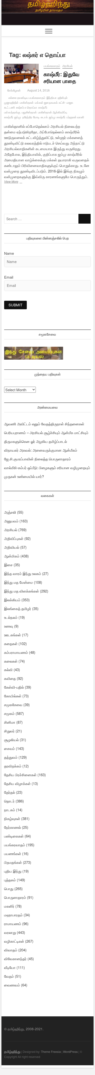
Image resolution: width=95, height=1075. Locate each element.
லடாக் (44, 117)
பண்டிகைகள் (14, 835)
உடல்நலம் (11, 617)
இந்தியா (52, 98)
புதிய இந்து (12, 871)
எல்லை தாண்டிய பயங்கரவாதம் (27, 98)
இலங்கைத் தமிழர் (17, 608)
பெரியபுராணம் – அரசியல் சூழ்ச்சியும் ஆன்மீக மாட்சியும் (46, 432)
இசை (8, 564)
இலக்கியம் (12, 599)
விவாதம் (10, 949)
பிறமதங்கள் (13, 862)
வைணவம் (12, 984)
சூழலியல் (11, 739)
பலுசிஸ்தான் (29, 112)
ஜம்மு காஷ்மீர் (57, 117)
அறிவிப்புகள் (13, 538)
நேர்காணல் (12, 827)
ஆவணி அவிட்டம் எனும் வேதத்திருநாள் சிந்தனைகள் (44, 423)
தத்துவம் (11, 757)
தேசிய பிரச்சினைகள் (20, 774)
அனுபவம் (11, 520)
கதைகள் (11, 643)
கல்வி (8, 669)
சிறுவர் (9, 730)
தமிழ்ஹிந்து (12, 1051)
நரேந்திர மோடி (31, 117)
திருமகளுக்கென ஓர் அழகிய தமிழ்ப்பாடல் (35, 441)
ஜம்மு (17, 117)
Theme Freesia (51, 1051)
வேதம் (9, 976)
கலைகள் (11, 661)
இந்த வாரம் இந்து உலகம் (22, 573)
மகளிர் (9, 906)
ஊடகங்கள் (12, 634)
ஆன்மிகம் (11, 555)
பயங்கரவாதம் (52, 66)
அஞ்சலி (10, 512)
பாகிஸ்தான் (27, 102)
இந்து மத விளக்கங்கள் (21, 590)
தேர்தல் (9, 792)
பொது (8, 888)
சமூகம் (9, 713)
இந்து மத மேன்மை (18, 582)
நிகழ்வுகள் (12, 818)
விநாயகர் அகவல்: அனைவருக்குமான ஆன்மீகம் (40, 450)
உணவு (8, 626)
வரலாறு (10, 932)
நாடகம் (9, 809)
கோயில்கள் (12, 695)
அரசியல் (67, 66)
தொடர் (9, 800)
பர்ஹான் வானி (75, 117)
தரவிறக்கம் (12, 765)
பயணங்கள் (12, 853)
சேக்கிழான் (13, 90)
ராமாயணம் (12, 923)
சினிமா (9, 722)
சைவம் (9, 748)
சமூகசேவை (13, 704)
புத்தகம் (10, 879)
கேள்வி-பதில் (14, 687)
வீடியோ (10, 967)
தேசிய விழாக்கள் (17, 783)
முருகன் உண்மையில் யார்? (24, 476)
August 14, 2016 (38, 90)
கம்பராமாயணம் (16, 652)
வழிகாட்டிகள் (14, 941)
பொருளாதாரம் (15, 897)
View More (16, 182)
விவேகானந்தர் (15, 958)
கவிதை (10, 678)
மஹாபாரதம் (13, 914)
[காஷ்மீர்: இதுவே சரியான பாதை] (21, 73)
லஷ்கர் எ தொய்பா (26, 107)
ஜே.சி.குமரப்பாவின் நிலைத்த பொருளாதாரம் (37, 458)
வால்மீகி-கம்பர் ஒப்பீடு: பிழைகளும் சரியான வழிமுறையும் (47, 467)
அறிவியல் (11, 547)
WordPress (70, 1051)
